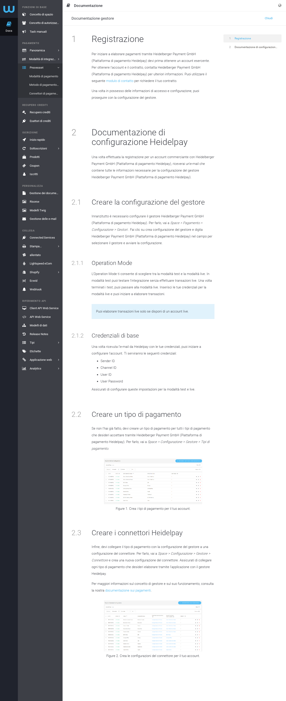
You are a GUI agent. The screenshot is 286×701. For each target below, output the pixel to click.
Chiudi (269, 18)
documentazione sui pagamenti (128, 590)
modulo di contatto (119, 81)
